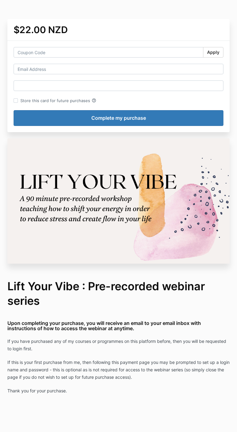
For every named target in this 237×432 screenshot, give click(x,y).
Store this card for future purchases (58, 100)
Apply (213, 52)
